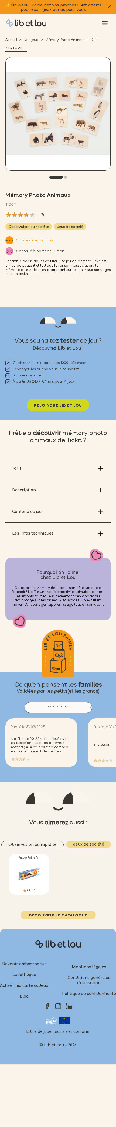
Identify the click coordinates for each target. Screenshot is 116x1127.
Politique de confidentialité (89, 994)
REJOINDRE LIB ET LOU (58, 405)
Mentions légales (89, 967)
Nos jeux (31, 40)
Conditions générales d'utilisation (89, 980)
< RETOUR (13, 48)
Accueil (11, 40)
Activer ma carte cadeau (24, 986)
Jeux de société (70, 227)
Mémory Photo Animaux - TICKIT (72, 40)
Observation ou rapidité (28, 227)
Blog (24, 996)
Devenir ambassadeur (24, 964)
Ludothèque (24, 975)
